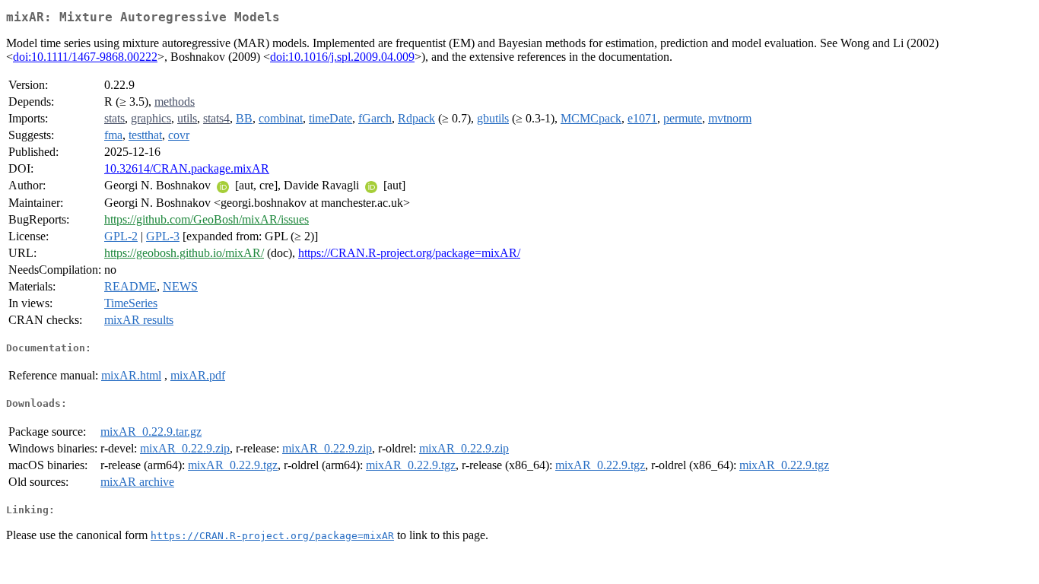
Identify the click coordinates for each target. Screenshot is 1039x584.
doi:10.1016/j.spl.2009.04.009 (342, 56)
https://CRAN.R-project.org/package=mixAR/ (409, 252)
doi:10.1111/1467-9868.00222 (85, 56)
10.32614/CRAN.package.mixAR (186, 168)
